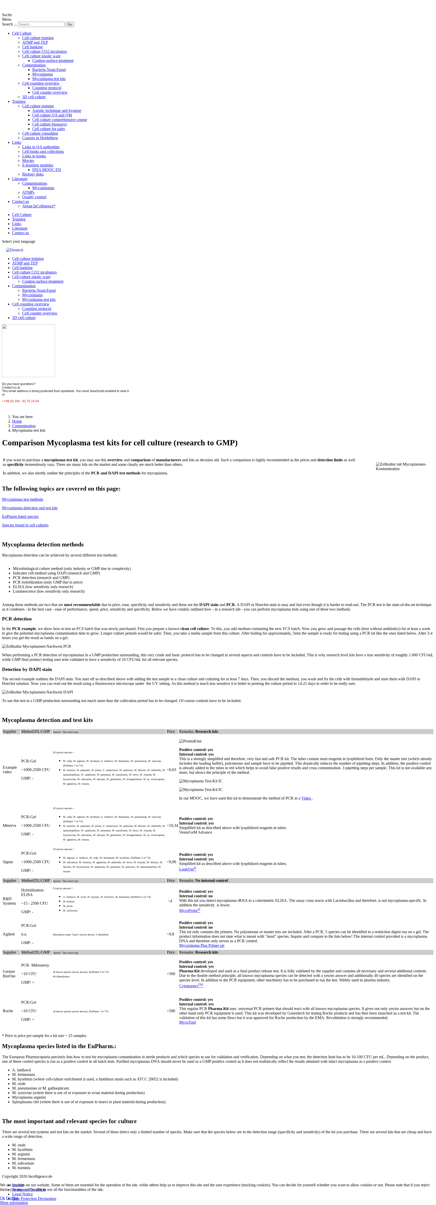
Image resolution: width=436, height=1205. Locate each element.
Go (70, 24)
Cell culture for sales (48, 129)
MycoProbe (189, 910)
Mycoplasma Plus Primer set (201, 945)
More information (14, 1202)
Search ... (9, 24)
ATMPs (28, 192)
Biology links (33, 174)
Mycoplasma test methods (22, 499)
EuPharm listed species (20, 516)
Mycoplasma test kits (49, 79)
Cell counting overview (41, 83)
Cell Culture (22, 33)
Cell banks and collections (43, 151)
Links (16, 142)
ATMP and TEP (35, 42)
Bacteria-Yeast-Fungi (49, 69)
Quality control (34, 197)
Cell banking (32, 47)
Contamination (34, 65)
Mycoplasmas (43, 188)
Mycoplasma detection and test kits (30, 508)
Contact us (20, 201)
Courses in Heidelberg (40, 138)
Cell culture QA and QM (52, 115)
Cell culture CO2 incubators (44, 51)
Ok (2, 1198)
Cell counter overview (50, 92)
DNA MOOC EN (46, 169)
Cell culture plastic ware (41, 56)
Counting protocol (46, 88)
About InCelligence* (39, 206)
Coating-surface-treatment (52, 60)
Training (18, 101)
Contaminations (34, 183)
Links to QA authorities (41, 147)
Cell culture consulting (40, 133)
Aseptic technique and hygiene (56, 110)
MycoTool (187, 1022)
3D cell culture (34, 97)
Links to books (34, 156)
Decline (12, 1198)
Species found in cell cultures (25, 525)
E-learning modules (37, 165)
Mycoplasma (42, 74)
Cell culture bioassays (49, 124)
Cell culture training (38, 38)
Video (306, 798)
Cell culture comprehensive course (59, 119)
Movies (28, 160)
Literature (20, 179)
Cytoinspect (191, 986)
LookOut (187, 869)
